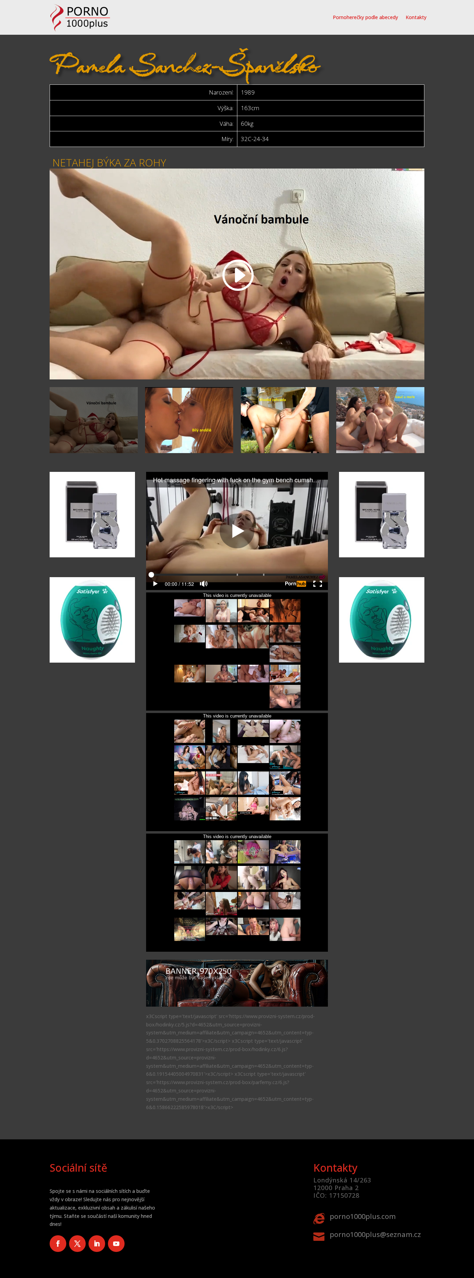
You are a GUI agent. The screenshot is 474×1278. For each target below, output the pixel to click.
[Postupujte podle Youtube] (116, 1243)
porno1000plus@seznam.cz (375, 1234)
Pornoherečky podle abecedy (365, 17)
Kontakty (416, 17)
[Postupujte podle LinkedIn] (96, 1243)
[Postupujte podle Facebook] (58, 1243)
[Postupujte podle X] (77, 1243)
